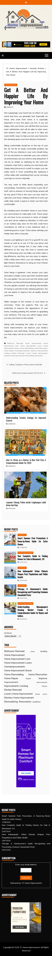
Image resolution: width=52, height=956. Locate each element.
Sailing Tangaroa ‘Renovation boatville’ (25, 364)
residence (36, 702)
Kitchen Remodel (17, 353)
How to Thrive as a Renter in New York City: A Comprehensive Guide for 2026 (26, 461)
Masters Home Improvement (14, 356)
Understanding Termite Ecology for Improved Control (26, 419)
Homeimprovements (22, 351)
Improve (34, 351)
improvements (42, 682)
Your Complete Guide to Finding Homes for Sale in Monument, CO (33, 557)
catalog (32, 651)
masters (45, 694)
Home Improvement (33, 343)
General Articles (37, 68)
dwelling (43, 651)
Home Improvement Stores (18, 670)
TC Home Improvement (16, 68)
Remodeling (29, 356)
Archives (8, 633)
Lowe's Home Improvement (36, 353)
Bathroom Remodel (15, 343)
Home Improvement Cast (17, 658)
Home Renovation (40, 348)
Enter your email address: (26, 873)
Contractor (22, 535)
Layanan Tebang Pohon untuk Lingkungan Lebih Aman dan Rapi (26, 504)
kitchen (44, 686)
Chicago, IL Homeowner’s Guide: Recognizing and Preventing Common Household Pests (33, 592)
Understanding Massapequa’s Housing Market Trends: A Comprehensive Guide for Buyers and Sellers (33, 611)
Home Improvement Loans (31, 346)
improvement (11, 682)
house (28, 678)
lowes (37, 694)
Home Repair (9, 351)
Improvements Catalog (16, 685)
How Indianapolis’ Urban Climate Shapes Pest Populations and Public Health (33, 574)
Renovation (39, 356)
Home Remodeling (26, 348)
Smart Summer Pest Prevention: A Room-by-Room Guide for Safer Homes (33, 541)
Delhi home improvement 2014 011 (27, 373)
